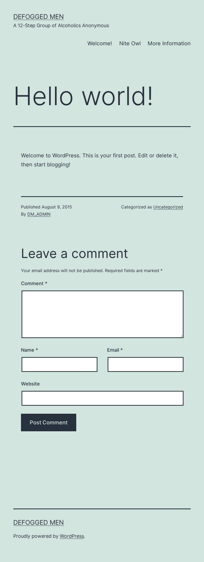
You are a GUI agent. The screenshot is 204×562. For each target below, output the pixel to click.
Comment (34, 283)
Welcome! (99, 43)
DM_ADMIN (38, 214)
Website (30, 384)
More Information (169, 43)
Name (29, 350)
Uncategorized (168, 207)
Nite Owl (130, 43)
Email (115, 350)
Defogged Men (38, 16)
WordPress (72, 536)
